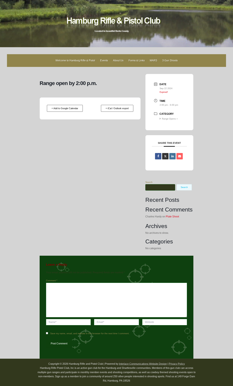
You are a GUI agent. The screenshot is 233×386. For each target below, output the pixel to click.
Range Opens (169, 118)
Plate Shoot (172, 216)
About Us (118, 60)
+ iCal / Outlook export (117, 108)
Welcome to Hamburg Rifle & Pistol (75, 60)
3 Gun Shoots (170, 60)
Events (104, 60)
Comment (51, 280)
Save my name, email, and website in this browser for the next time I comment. (89, 333)
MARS (153, 60)
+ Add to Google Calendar (65, 108)
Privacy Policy (177, 363)
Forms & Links (137, 60)
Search (148, 182)
